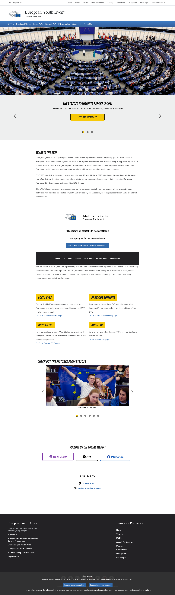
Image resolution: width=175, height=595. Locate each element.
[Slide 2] (88, 132)
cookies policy (123, 590)
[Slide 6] (98, 416)
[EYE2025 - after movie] (87, 236)
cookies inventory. (143, 590)
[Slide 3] (92, 132)
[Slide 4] (90, 416)
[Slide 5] (94, 416)
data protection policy (104, 590)
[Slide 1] (83, 132)
